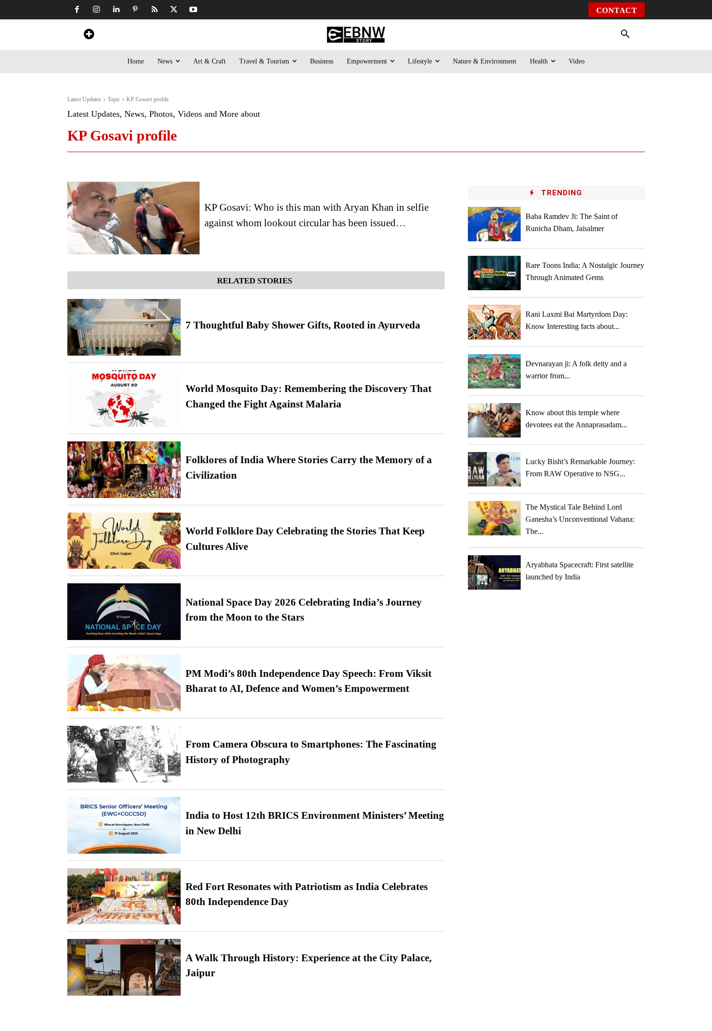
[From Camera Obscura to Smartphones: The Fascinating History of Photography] (124, 754)
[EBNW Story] (355, 35)
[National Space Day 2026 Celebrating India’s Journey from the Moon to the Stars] (124, 611)
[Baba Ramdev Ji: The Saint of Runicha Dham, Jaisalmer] (494, 224)
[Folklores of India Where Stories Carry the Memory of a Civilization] (124, 469)
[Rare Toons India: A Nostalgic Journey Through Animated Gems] (494, 273)
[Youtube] (193, 9)
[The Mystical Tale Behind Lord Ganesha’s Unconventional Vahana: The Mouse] (494, 518)
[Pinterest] (135, 9)
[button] (625, 34)
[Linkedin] (115, 9)
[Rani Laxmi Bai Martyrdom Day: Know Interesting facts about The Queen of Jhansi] (494, 322)
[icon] (88, 35)
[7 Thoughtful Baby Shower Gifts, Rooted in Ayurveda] (124, 327)
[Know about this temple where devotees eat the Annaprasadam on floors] (494, 420)
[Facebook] (77, 9)
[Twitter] (174, 9)
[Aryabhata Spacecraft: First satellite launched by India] (494, 572)
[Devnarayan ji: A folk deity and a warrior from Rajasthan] (494, 371)
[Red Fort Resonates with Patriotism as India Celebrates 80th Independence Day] (124, 896)
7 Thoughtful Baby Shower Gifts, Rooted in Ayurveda (303, 325)
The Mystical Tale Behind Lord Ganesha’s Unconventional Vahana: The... (580, 519)
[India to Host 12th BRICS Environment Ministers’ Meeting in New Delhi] (124, 825)
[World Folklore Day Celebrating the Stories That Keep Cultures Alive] (124, 541)
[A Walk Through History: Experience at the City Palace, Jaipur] (124, 967)
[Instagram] (96, 9)
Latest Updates (84, 99)
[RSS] (154, 9)
